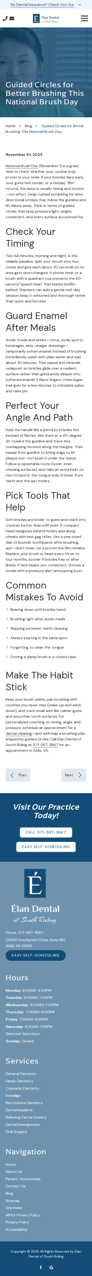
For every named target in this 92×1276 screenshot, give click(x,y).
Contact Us (11, 18)
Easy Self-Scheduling (46, 846)
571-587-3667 (45, 744)
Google (51, 1267)
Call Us (5, 18)
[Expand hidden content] (80, 5)
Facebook (41, 1267)
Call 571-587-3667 (46, 832)
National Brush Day (22, 165)
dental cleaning (19, 733)
